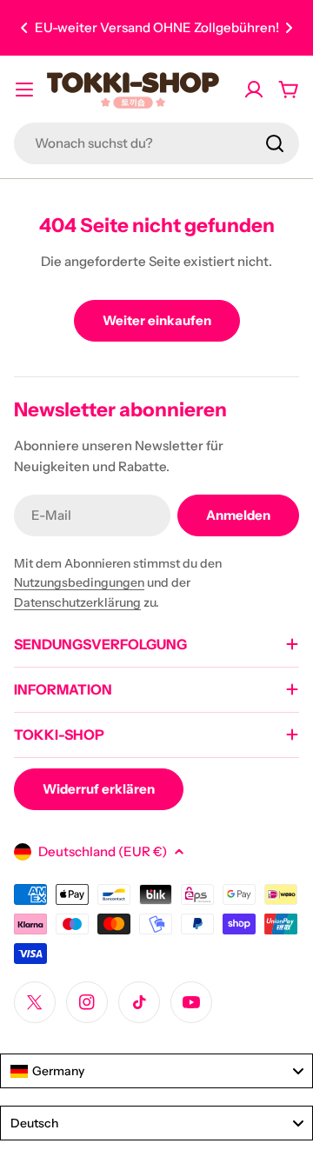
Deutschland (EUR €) (102, 851)
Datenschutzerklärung (77, 602)
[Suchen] (274, 143)
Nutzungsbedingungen (79, 582)
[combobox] (156, 143)
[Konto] (253, 89)
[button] (24, 27)
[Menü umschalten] (24, 89)
